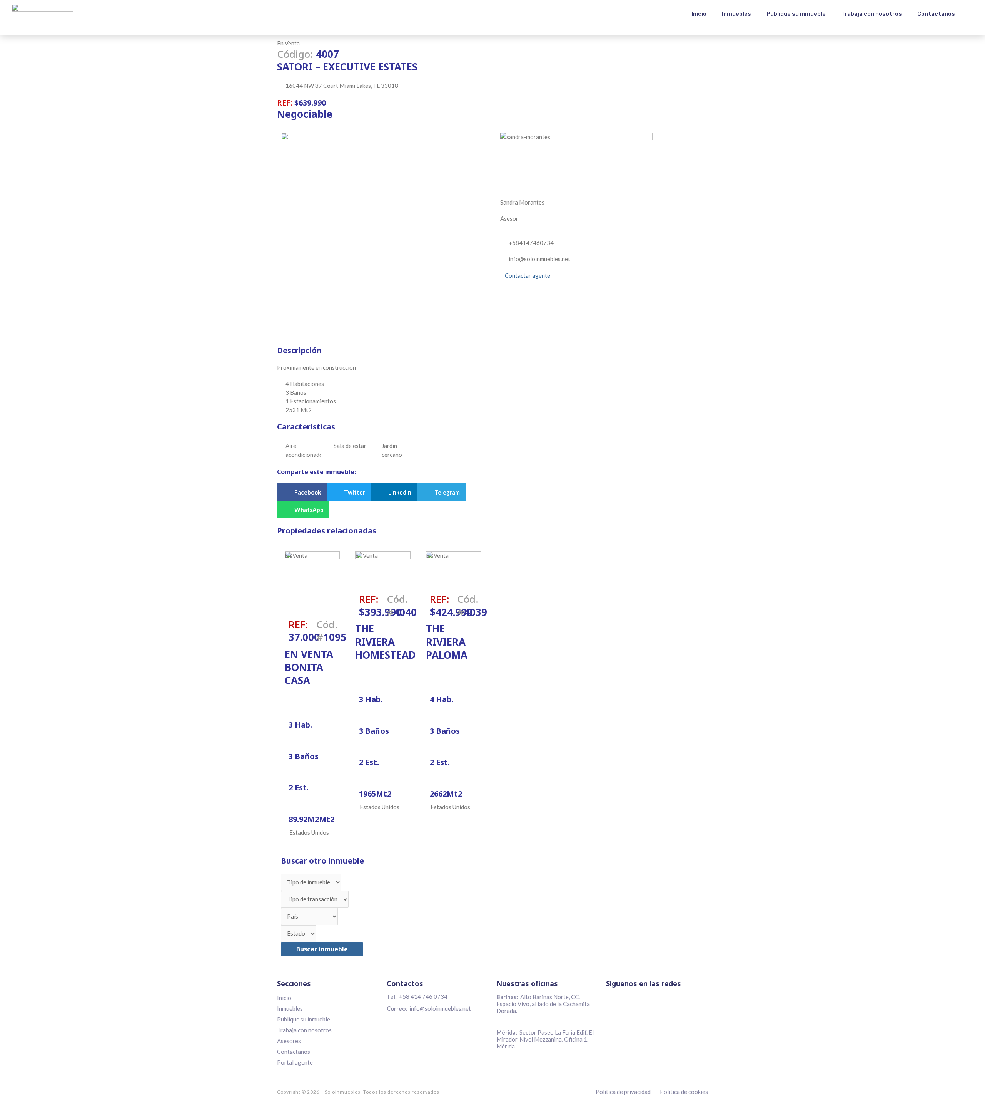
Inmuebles (736, 13)
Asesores (289, 1040)
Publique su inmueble (796, 13)
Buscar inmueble (322, 949)
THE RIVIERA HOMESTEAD (385, 642)
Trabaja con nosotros (871, 13)
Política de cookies (684, 1091)
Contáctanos (936, 13)
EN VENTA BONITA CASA (309, 667)
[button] (302, 492)
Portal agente (295, 1062)
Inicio (698, 13)
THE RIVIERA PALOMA (446, 642)
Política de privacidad (623, 1091)
